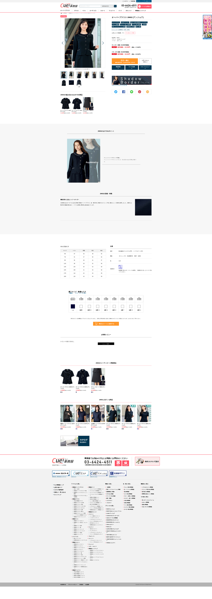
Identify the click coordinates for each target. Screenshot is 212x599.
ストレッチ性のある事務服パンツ (97, 507)
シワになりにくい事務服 (147, 487)
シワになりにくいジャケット (96, 519)
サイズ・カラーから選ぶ (80, 293)
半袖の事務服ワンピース (79, 571)
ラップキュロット (93, 530)
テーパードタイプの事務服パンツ (97, 492)
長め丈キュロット (93, 528)
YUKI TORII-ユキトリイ (111, 534)
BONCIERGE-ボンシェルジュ (113, 522)
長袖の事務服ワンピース (79, 573)
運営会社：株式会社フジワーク (59, 476)
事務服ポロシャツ (93, 511)
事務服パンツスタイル (94, 560)
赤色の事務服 (127, 502)
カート (140, 1)
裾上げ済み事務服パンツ (95, 504)
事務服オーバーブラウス (77, 487)
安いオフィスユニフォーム (148, 500)
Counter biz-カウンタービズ (112, 515)
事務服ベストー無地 (78, 532)
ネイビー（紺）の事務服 (125, 24)
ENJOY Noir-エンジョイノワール (113, 511)
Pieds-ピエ (108, 526)
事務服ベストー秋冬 (78, 525)
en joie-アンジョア (125, 22)
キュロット (91, 527)
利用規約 (81, 584)
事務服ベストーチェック (79, 529)
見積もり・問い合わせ (60, 492)
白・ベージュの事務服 (129, 489)
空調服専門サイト (113, 476)
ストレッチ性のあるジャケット (96, 521)
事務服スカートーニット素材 (80, 558)
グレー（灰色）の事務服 (129, 496)
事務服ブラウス (75, 499)
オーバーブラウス (65, 10)
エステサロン (109, 500)
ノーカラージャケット (94, 517)
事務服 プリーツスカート (79, 551)
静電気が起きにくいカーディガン (80, 540)
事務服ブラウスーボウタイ (79, 507)
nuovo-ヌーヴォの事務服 (112, 517)
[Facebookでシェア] (124, 91)
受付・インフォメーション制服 (118, 26)
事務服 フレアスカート (78, 549)
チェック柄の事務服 (128, 487)
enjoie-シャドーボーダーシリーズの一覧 (119, 85)
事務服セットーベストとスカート (97, 550)
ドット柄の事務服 (128, 505)
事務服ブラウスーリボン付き (80, 506)
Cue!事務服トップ (59, 485)
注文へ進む (125, 61)
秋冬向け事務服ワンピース (79, 577)
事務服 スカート (76, 542)
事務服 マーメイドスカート (79, 547)
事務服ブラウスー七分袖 (79, 502)
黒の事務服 (126, 491)
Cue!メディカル (93, 476)
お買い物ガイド (58, 487)
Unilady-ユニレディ (110, 542)
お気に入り (148, 1)
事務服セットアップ (140, 10)
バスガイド (108, 502)
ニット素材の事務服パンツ (95, 500)
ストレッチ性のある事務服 (148, 489)
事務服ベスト (75, 519)
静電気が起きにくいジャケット (96, 524)
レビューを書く (106, 343)
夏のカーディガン (77, 538)
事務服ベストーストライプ (79, 530)
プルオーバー (92, 536)
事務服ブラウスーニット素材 (80, 513)
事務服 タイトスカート (78, 545)
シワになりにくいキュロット (96, 532)
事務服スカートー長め (78, 554)
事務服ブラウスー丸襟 (78, 509)
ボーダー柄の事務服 (136, 24)
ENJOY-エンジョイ (110, 509)
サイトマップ (57, 494)
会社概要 (87, 584)
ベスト (84, 10)
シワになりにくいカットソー (96, 540)
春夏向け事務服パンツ (94, 497)
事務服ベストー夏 (77, 527)
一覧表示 (71, 293)
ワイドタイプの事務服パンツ (96, 490)
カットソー (91, 538)
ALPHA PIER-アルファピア (112, 529)
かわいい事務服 (115, 24)
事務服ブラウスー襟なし (79, 511)
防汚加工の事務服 (146, 491)
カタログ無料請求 (58, 489)
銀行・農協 (138, 26)
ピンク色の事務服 (128, 493)
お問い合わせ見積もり (145, 61)
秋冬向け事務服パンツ (94, 499)
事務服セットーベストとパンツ (96, 552)
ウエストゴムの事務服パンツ (96, 502)
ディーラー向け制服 (110, 496)
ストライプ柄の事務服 (129, 507)
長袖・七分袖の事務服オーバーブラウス (139, 22)
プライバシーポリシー (72, 584)
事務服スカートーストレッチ (80, 564)
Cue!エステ (73, 476)
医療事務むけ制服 (130, 26)
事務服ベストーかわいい (79, 520)
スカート (102, 10)
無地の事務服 (145, 504)
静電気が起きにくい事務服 (148, 493)
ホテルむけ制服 (109, 493)
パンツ (120, 10)
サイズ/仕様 (132, 66)
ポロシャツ (129, 10)
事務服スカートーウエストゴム (80, 556)
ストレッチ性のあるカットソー (96, 542)
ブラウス (76, 10)
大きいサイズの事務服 (147, 506)
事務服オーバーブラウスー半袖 (80, 490)
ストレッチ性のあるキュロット (96, 534)
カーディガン (93, 10)
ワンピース (112, 10)
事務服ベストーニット (78, 534)
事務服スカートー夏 (78, 553)
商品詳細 (118, 66)
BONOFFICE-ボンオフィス (112, 520)
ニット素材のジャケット (95, 515)
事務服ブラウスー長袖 (78, 504)
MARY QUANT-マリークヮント (113, 537)
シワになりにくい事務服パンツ (96, 506)
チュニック (91, 544)
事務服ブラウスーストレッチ (80, 516)
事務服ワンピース (76, 570)
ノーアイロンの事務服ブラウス (80, 514)
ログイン (126, 1)
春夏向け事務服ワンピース (79, 575)
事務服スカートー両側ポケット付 (80, 560)
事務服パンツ (92, 487)
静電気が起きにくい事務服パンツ (97, 509)
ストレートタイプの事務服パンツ (97, 489)
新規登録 (133, 1)
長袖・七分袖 (76, 489)
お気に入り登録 (130, 32)
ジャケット (91, 514)
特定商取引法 (63, 584)
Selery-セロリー (110, 524)
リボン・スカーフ (93, 546)
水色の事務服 (127, 500)
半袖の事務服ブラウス (78, 500)
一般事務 (144, 24)
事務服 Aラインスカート (79, 544)
